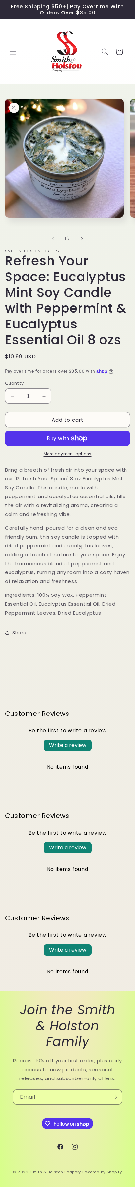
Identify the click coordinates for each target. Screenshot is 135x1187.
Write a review (67, 745)
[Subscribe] (114, 1097)
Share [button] (19, 632)
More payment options (68, 454)
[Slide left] (53, 238)
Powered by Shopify (102, 1172)
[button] (13, 51)
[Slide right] (82, 238)
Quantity (14, 383)
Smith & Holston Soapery (55, 1172)
